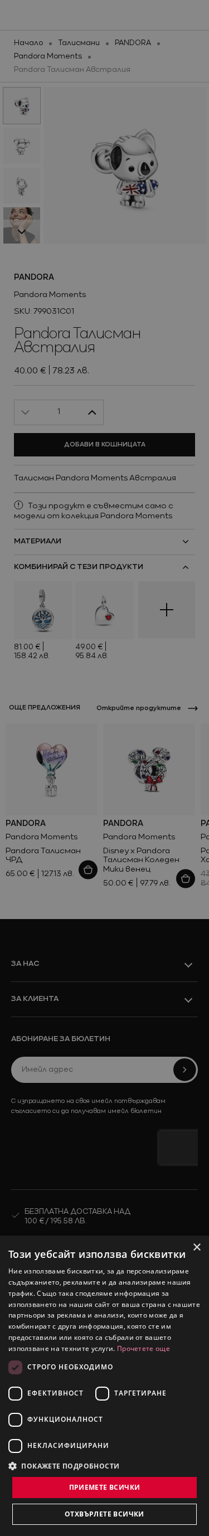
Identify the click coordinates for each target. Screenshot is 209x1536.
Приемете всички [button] (104, 1487)
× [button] (196, 1247)
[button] (64, 1465)
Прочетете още (143, 1348)
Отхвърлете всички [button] (104, 1514)
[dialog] (104, 1386)
